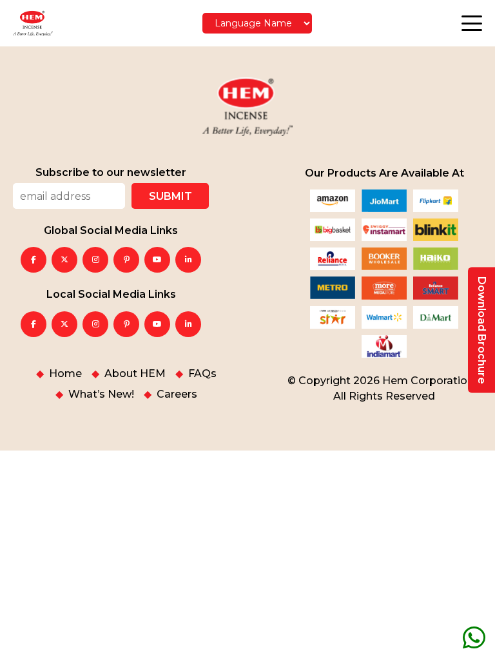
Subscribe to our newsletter (110, 173)
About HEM (135, 374)
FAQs (202, 374)
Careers (177, 394)
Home (65, 374)
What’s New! (101, 394)
